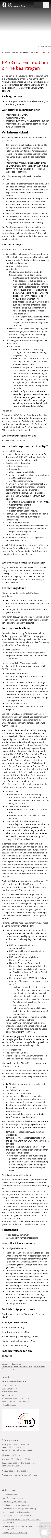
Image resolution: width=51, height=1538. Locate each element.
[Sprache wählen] (35, 5)
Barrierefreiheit (39, 1366)
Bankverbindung (8, 1369)
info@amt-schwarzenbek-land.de (16, 1398)
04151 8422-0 (7, 1395)
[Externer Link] (20, 1420)
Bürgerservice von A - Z (29, 52)
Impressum (6, 1364)
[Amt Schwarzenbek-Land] (25, 1393)
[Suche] (40, 5)
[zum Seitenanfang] (44, 1532)
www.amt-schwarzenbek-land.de (16, 1401)
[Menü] (46, 5)
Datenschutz (16, 1364)
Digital (15, 52)
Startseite (6, 52)
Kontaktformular (9, 1405)
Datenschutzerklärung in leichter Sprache (17, 1366)
